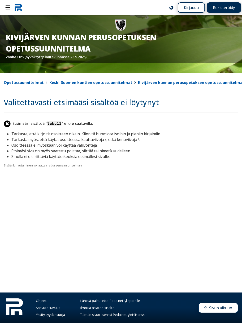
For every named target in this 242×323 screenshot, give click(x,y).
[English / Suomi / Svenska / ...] (171, 7)
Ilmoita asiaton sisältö (97, 308)
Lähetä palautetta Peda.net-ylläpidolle (110, 300)
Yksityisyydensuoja (50, 314)
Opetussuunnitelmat (24, 82)
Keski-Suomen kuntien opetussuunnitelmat (90, 82)
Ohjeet (41, 300)
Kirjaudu (191, 7)
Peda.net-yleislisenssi (129, 314)
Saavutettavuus (48, 308)
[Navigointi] (8, 8)
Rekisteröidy (224, 7)
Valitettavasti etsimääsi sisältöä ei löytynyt (81, 102)
